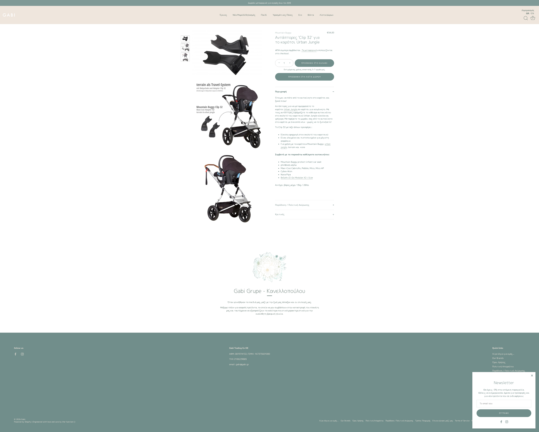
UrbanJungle (291, 109)
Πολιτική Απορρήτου (503, 366)
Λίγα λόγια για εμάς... (503, 353)
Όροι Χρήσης (498, 362)
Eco (300, 14)
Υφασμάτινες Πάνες (283, 14)
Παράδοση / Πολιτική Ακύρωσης (508, 370)
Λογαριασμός (528, 10)
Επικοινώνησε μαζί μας (442, 421)
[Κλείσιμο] (532, 375)
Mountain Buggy (283, 32)
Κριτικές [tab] (279, 214)
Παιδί (264, 14)
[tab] (304, 148)
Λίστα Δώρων (326, 14)
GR (527, 13)
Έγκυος (223, 14)
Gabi (23, 419)
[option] (185, 39)
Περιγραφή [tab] (281, 91)
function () (70, 422)
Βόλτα (311, 14)
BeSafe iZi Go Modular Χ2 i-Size (297, 177)
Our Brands (497, 358)
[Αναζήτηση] (526, 18)
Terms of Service (462, 421)
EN (532, 13)
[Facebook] (501, 421)
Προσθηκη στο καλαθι (314, 63)
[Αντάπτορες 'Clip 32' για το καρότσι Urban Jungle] (185, 38)
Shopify (28, 422)
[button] (304, 77)
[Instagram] (506, 421)
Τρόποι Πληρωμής (422, 421)
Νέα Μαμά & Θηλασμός (244, 14)
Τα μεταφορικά (309, 50)
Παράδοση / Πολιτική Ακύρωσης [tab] (292, 204)
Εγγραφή (504, 413)
